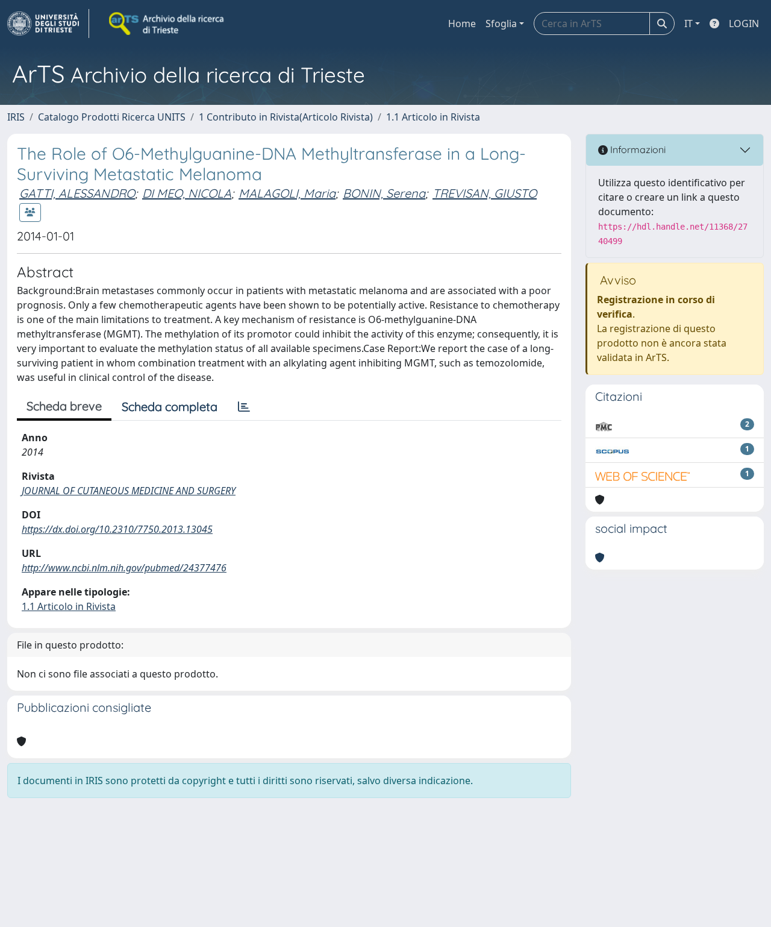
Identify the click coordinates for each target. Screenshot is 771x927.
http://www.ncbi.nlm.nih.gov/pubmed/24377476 (124, 567)
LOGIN (744, 23)
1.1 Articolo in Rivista (433, 117)
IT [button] (688, 23)
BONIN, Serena (384, 193)
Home (462, 23)
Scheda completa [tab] (169, 406)
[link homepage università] (167, 23)
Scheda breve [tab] (64, 405)
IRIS (16, 117)
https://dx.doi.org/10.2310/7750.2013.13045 (117, 529)
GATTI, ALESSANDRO (77, 193)
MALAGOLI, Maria (287, 193)
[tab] (244, 407)
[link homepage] (48, 23)
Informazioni (637, 149)
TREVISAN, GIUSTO (484, 193)
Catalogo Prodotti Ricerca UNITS (112, 117)
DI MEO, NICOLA (186, 193)
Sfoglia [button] (501, 23)
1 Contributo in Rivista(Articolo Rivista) (286, 117)
